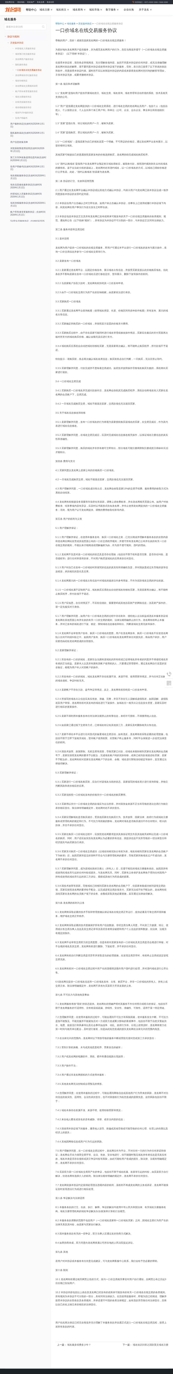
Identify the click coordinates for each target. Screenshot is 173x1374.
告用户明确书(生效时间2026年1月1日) (27, 168)
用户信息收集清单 (19, 142)
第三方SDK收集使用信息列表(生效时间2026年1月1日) (28, 159)
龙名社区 (50, 2)
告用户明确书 (21, 118)
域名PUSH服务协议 (24, 112)
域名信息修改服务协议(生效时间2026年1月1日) (26, 186)
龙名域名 (21, 2)
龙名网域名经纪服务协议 (26, 75)
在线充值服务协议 (23, 102)
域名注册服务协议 (23, 97)
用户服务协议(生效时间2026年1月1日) (27, 125)
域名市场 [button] (94, 9)
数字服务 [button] (111, 9)
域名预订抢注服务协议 (25, 54)
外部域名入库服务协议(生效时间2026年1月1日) (26, 195)
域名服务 (10, 19)
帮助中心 (31, 9)
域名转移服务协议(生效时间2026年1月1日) (27, 204)
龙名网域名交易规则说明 (26, 86)
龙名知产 (30, 2)
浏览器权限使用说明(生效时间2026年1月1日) (27, 149)
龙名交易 (40, 2)
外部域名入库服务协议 (25, 48)
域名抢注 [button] (61, 9)
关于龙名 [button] (144, 9)
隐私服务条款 (21, 64)
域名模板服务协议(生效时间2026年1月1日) (27, 177)
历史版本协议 (85, 23)
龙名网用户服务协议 (24, 59)
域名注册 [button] (45, 9)
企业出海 (129, 9)
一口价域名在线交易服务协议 (28, 70)
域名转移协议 (21, 81)
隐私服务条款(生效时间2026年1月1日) (27, 134)
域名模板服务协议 (23, 107)
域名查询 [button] (78, 9)
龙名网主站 (9, 2)
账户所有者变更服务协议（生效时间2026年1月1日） (27, 213)
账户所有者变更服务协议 (26, 91)
